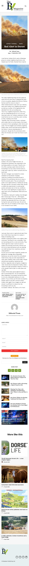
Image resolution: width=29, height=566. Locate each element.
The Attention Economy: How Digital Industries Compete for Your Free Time (18, 377)
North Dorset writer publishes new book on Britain (14, 510)
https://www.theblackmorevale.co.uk (14, 315)
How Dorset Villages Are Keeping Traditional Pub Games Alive (18, 398)
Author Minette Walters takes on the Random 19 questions (7, 295)
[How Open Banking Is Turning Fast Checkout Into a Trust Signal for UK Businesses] (5, 405)
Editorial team (15, 51)
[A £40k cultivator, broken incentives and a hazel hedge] (14, 525)
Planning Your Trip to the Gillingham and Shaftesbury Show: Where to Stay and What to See (19, 391)
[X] (12, 370)
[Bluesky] (26, 557)
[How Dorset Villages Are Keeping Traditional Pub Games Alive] (5, 398)
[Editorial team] (14, 307)
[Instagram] (20, 557)
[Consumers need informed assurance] (14, 474)
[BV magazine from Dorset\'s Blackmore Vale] (15, 5)
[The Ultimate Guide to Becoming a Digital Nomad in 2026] (5, 384)
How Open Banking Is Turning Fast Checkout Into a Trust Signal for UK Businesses (18, 405)
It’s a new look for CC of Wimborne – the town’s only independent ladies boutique (21, 296)
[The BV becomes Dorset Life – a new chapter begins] (14, 448)
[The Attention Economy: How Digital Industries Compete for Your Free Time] (5, 377)
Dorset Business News (7, 417)
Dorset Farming (11, 43)
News (21, 43)
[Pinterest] (16, 370)
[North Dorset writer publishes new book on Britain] (14, 499)
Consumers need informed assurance (12, 484)
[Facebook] (9, 370)
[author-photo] (2, 462)
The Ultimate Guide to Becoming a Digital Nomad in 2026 (18, 384)
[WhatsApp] (19, 370)
